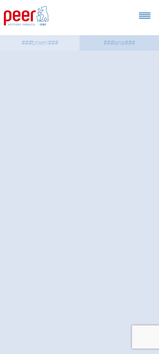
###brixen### (40, 42)
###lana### (119, 42)
